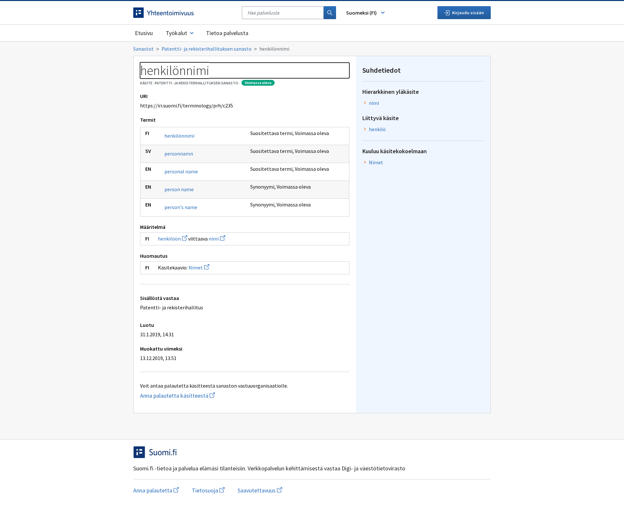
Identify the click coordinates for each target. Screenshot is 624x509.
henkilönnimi (179, 135)
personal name (181, 171)
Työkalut (176, 33)
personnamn (178, 153)
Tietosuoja (208, 490)
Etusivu (144, 33)
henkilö (377, 129)
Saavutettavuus (260, 490)
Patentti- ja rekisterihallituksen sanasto (207, 48)
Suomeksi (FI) (361, 12)
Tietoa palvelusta (227, 33)
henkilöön (172, 238)
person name (179, 189)
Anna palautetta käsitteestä (203, 395)
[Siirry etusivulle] (184, 12)
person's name (180, 207)
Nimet (198, 267)
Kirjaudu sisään (468, 13)
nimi (217, 238)
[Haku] (330, 12)
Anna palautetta (156, 490)
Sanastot (143, 48)
